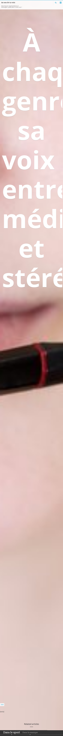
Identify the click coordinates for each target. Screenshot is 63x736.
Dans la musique (30, 733)
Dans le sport (11, 733)
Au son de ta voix (8, 3)
